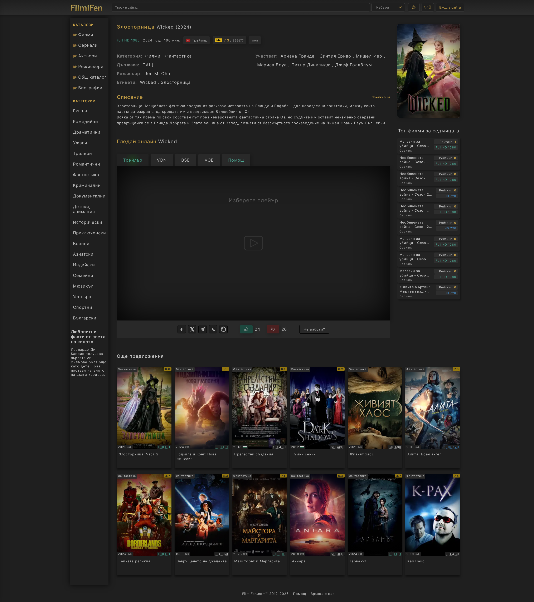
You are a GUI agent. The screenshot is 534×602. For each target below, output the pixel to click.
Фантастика (86, 174)
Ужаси (80, 142)
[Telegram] (202, 329)
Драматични (86, 132)
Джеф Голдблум (353, 64)
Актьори (85, 55)
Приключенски (89, 232)
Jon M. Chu (157, 73)
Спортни (82, 307)
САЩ (148, 64)
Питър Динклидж (310, 64)
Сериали (85, 45)
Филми (83, 34)
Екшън (80, 110)
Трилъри (82, 154)
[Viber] (213, 329)
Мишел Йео (369, 56)
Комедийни (85, 121)
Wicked (148, 82)
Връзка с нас (323, 594)
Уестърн (82, 296)
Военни (81, 243)
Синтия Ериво (335, 56)
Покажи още (381, 97)
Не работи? (314, 329)
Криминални (87, 185)
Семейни (83, 275)
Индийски (84, 264)
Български (84, 317)
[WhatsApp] (223, 329)
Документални (89, 196)
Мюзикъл (83, 286)
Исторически (87, 222)
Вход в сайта (450, 7)
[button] (413, 7)
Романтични (86, 164)
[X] (192, 329)
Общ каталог (90, 77)
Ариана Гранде (298, 56)
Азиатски (83, 254)
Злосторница (176, 82)
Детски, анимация (84, 209)
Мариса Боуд (272, 64)
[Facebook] (182, 329)
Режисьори (88, 66)
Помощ (299, 594)
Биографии (87, 87)
